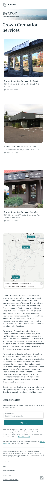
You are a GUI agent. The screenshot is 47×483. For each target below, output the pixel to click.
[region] (23, 261)
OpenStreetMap (28, 286)
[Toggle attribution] (41, 283)
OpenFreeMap (24, 283)
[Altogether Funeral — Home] (5, 5)
